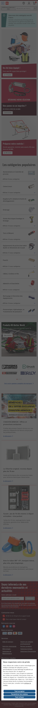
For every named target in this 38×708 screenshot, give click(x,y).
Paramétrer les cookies (19, 694)
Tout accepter (19, 691)
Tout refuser (19, 697)
